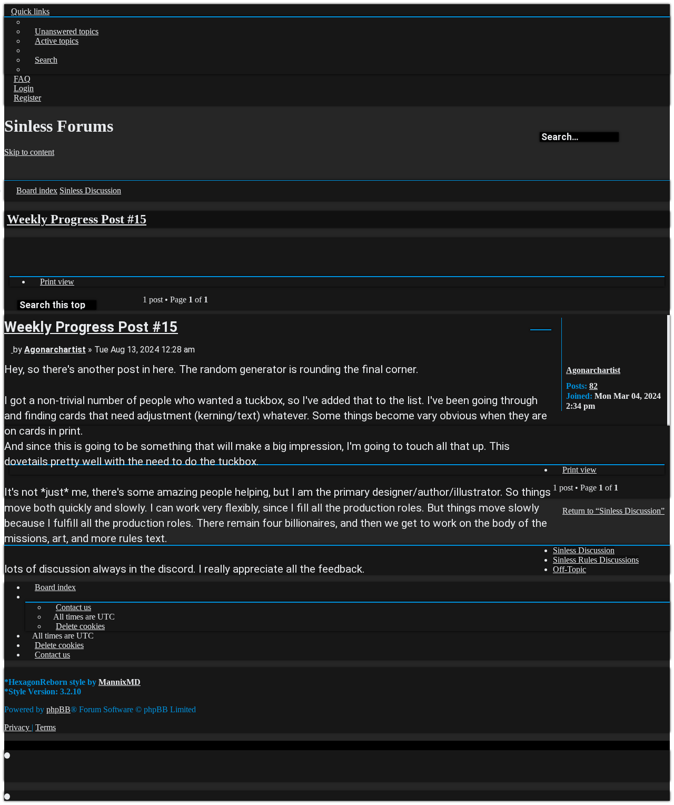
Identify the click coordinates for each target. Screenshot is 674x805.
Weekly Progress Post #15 (76, 219)
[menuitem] (61, 31)
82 (593, 385)
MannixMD (119, 682)
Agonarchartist (593, 370)
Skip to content (29, 152)
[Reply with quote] (519, 326)
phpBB (58, 709)
